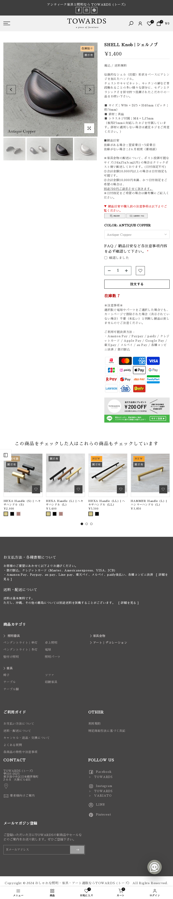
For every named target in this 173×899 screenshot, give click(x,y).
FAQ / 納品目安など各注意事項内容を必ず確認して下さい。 (135, 248)
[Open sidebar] (5, 455)
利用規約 (94, 723)
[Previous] (11, 89)
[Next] (89, 89)
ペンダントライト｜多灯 (20, 649)
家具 (10, 668)
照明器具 (14, 635)
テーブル (9, 682)
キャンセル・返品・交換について (26, 737)
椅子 (6, 675)
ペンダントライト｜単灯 (20, 642)
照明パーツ (52, 656)
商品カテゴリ (14, 624)
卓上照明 (51, 642)
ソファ (49, 675)
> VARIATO (100, 795)
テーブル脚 (11, 689)
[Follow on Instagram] (86, 10)
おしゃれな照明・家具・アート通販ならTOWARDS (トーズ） (83, 883)
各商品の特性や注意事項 (20, 752)
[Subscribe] (77, 850)
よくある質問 (12, 745)
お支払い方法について (18, 723)
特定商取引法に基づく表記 (107, 730)
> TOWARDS (100, 776)
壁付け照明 (11, 656)
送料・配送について (17, 730)
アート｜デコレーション (110, 642)
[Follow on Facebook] (79, 10)
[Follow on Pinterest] (94, 10)
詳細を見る (128, 602)
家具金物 (99, 635)
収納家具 (51, 682)
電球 (48, 649)
